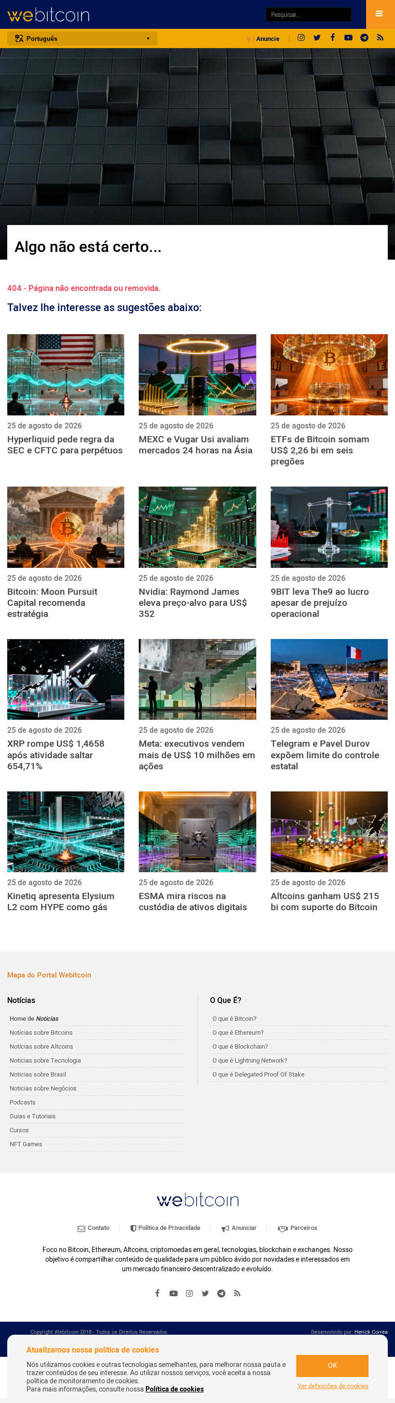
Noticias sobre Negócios (43, 1088)
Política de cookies (174, 1389)
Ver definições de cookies (333, 1386)
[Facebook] (333, 38)
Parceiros (303, 1227)
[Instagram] (301, 38)
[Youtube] (349, 38)
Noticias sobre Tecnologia (45, 1060)
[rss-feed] (380, 38)
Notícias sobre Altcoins (41, 1046)
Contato (97, 1227)
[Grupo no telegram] (364, 38)
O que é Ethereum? (237, 1032)
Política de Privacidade (168, 1227)
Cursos (19, 1130)
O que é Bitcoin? (234, 1018)
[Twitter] (317, 38)
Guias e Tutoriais (33, 1116)
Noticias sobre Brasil (38, 1074)
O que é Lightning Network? (249, 1060)
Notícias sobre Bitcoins (41, 1032)
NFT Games (26, 1144)
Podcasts (23, 1102)
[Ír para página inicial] (131, 15)
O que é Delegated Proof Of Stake (258, 1074)
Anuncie (267, 39)
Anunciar (243, 1227)
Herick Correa (371, 1332)
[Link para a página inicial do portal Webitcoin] (197, 1199)
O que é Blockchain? (240, 1046)
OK (332, 1366)
